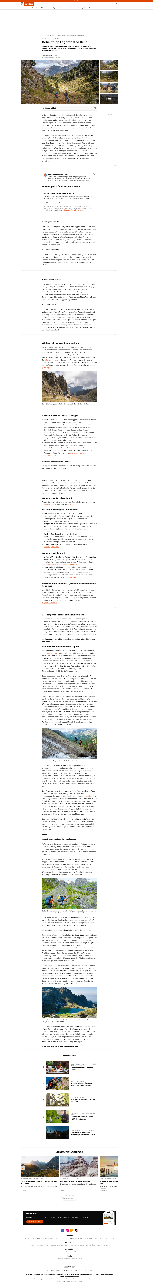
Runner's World (67, 1281)
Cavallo (61, 1279)
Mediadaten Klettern (76, 1258)
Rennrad (45, 1238)
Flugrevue (68, 1279)
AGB (47, 1245)
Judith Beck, (45, 55)
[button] (60, 82)
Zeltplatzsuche (42, 8)
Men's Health (93, 1279)
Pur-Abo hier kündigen (91, 1238)
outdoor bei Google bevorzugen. (79, 180)
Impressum (40, 1245)
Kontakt (33, 1245)
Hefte (74, 0)
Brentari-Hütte (89, 796)
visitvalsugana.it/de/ (51, 547)
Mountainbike (37, 1238)
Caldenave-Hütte (51, 653)
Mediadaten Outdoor (62, 1258)
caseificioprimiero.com (68, 577)
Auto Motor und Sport (37, 1279)
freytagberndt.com (53, 360)
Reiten (63, 1238)
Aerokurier (26, 1279)
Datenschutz (69, 1245)
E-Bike (51, 1238)
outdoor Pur (79, 1238)
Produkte (79, 0)
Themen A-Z (71, 1238)
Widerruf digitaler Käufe (107, 1238)
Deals (88, 8)
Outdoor (111, 1279)
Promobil (58, 1281)
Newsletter (28, 1238)
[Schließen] (94, 174)
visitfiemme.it (51, 504)
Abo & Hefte (73, 1252)
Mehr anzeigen (68, 1198)
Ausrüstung (24, 8)
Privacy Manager (79, 1245)
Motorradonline (103, 1279)
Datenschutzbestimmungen (73, 210)
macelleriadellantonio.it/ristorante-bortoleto (60, 565)
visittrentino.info (50, 455)
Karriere (106, 1245)
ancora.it (76, 521)
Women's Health (78, 1281)
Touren (72, 8)
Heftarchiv (65, 1252)
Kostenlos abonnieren (35, 1221)
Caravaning (54, 1279)
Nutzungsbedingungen (56, 1245)
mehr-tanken (83, 1279)
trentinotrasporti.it (75, 453)
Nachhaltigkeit (53, 8)
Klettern (32, 8)
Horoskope (81, 8)
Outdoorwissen (63, 8)
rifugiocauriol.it (49, 531)
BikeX (47, 1279)
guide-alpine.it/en (49, 368)
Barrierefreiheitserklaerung (94, 1245)
